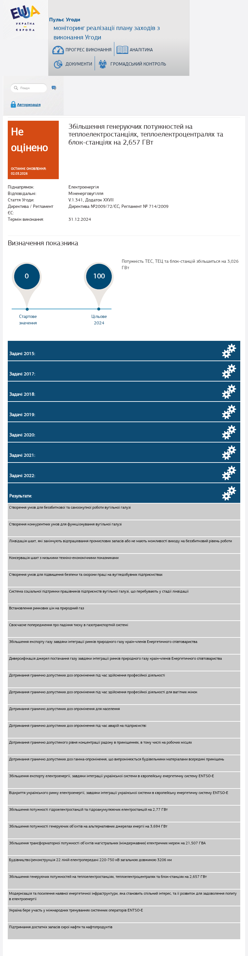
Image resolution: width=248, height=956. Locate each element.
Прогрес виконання (88, 50)
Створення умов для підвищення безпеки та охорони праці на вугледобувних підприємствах (85, 574)
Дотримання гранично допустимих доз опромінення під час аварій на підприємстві (77, 725)
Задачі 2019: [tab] (22, 414)
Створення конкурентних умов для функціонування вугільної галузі (65, 524)
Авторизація (29, 104)
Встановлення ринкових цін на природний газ (46, 608)
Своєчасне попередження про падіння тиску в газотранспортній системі (68, 624)
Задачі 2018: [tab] (22, 394)
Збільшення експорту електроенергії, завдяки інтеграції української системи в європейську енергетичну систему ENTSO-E (111, 775)
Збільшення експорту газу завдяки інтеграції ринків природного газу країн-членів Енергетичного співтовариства (103, 641)
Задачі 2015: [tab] (22, 353)
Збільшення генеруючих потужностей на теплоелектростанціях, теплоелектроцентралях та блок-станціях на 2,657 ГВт (108, 876)
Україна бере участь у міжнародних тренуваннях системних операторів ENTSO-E (76, 910)
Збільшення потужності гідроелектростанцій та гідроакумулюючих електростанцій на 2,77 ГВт (88, 809)
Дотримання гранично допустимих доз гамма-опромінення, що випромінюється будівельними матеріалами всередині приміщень (116, 759)
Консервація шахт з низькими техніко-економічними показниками (64, 557)
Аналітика (141, 50)
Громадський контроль (138, 64)
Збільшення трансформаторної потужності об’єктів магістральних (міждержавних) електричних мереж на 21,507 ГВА (107, 843)
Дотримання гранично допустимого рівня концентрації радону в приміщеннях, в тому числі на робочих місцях (100, 742)
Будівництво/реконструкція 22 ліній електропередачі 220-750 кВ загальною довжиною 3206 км (90, 859)
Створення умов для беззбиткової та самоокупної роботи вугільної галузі (70, 507)
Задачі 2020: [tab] (22, 435)
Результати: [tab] (20, 496)
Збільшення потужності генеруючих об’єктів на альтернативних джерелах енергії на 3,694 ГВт (88, 826)
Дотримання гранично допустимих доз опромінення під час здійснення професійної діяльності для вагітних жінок (103, 692)
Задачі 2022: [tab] (22, 475)
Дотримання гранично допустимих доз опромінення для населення (64, 708)
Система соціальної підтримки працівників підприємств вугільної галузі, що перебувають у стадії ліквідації (99, 591)
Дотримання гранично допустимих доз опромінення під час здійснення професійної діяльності (87, 675)
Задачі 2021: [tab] (22, 455)
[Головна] (25, 15)
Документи (79, 64)
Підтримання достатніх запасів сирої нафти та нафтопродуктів (60, 927)
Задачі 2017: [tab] (22, 374)
